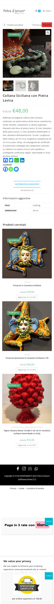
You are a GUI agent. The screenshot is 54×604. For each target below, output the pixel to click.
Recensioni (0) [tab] (27, 190)
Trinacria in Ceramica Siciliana (27, 285)
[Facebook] (5, 169)
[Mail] (30, 469)
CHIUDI (49, 521)
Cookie (21, 488)
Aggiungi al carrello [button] (27, 297)
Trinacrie (27, 282)
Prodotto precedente (15, 25)
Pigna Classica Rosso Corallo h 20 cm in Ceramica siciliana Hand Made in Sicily (27, 432)
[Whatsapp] (10, 169)
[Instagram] (24, 469)
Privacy (13, 488)
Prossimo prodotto (40, 25)
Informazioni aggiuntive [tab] (27, 184)
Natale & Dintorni (17, 427)
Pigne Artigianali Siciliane (34, 427)
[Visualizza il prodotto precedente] (5, 25)
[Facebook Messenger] (16, 169)
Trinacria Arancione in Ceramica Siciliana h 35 (27, 358)
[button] (48, 32)
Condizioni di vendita (35, 488)
